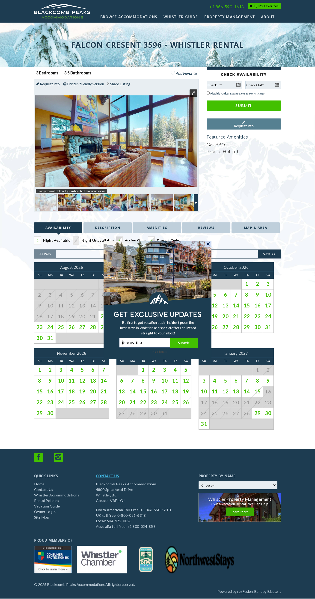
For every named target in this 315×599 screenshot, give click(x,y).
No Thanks (159, 351)
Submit (184, 342)
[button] (158, 328)
